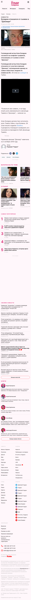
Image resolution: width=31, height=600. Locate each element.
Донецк (3, 492)
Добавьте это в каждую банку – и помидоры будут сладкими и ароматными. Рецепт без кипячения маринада (16, 234)
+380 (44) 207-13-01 (9, 546)
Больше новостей (15, 377)
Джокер (8, 157)
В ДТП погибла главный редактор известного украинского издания (14, 226)
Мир (2, 457)
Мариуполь (4, 500)
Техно (2, 465)
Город (2, 481)
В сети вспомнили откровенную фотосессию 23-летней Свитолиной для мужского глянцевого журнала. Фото (15, 363)
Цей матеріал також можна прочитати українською (14, 27)
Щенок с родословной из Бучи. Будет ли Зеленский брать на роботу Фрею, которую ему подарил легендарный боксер (15, 348)
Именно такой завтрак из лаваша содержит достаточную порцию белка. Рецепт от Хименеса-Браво (16, 219)
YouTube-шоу (19, 475)
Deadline (20, 125)
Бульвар (8, 14)
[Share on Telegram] (17, 153)
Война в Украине (5, 449)
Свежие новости (7, 303)
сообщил (23, 73)
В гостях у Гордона (20, 454)
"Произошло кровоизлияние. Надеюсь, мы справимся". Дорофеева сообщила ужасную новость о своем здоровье (13, 356)
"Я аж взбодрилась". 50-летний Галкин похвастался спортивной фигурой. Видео (13, 333)
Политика (3, 452)
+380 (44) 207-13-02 (9, 548)
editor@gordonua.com (10, 550)
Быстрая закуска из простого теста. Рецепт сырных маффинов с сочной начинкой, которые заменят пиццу (14, 371)
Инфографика (4, 472)
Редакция (3, 528)
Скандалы (22, 8)
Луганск (3, 502)
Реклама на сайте (5, 531)
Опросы (18, 472)
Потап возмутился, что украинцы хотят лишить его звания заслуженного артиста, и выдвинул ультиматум (14, 320)
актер (3, 157)
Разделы (18, 446)
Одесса (3, 490)
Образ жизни (4, 467)
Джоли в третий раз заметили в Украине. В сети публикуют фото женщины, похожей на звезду (14, 313)
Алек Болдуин (16, 157)
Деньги (3, 454)
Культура (3, 462)
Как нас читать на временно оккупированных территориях (5, 539)
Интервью (13, 8)
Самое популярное (8, 214)
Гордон (3, 14)
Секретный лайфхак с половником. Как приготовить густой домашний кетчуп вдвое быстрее (16, 242)
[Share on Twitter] (14, 153)
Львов (2, 487)
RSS (19, 512)
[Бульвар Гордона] (15, 3)
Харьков (3, 495)
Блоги (3, 381)
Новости (4, 8)
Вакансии (3, 526)
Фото (17, 467)
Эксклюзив (18, 465)
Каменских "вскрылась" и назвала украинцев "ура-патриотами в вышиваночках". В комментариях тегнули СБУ (9, 202)
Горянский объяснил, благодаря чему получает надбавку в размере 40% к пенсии (14, 327)
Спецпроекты (19, 477)
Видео (17, 470)
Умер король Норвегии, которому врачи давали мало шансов (16, 249)
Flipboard (20, 509)
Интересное (4, 475)
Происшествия (5, 470)
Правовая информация (7, 533)
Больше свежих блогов (15, 438)
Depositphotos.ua (24, 568)
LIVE (17, 462)
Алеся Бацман (21, 504)
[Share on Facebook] (10, 153)
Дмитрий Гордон (22, 485)
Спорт (2, 459)
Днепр (2, 497)
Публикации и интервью (22, 452)
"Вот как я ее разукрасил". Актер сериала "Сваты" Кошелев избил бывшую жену (9, 179)
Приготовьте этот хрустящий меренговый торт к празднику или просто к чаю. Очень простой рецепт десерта (14, 340)
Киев (2, 484)
